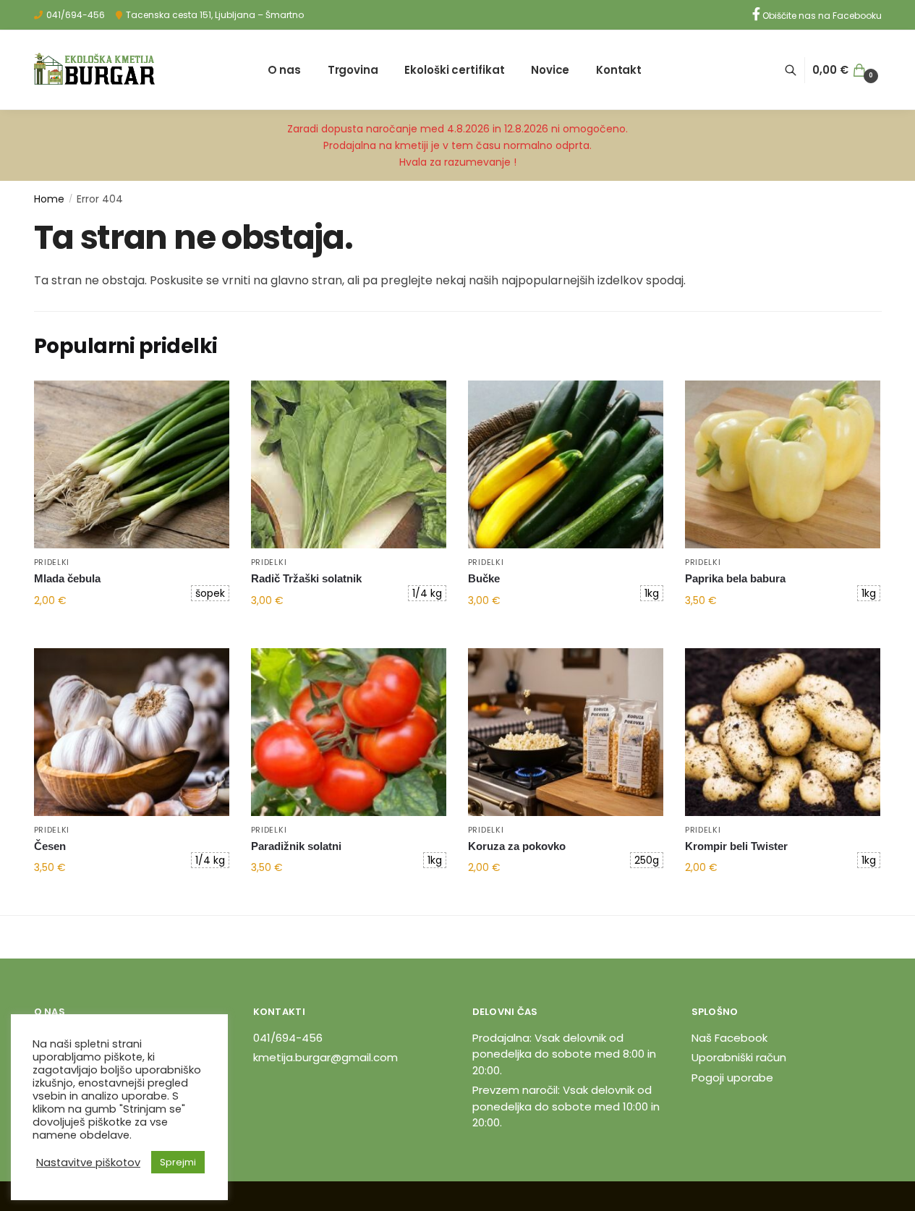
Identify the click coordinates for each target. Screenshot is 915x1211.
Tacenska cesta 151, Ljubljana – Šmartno (215, 15)
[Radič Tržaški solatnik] (348, 464)
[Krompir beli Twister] (782, 732)
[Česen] (131, 732)
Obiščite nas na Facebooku (821, 15)
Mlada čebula (67, 578)
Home (49, 199)
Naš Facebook (729, 1037)
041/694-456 (75, 15)
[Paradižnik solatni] (348, 732)
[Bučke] (565, 464)
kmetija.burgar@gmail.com (325, 1057)
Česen (50, 846)
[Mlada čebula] (131, 464)
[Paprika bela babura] (782, 464)
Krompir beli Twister (736, 846)
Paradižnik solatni (296, 846)
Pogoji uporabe (732, 1077)
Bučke (484, 578)
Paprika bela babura (735, 578)
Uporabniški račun (738, 1057)
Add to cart (131, 631)
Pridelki (52, 562)
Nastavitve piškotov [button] (88, 1162)
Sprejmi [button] (178, 1162)
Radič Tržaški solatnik (306, 578)
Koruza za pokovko (517, 846)
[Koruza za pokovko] (565, 732)
